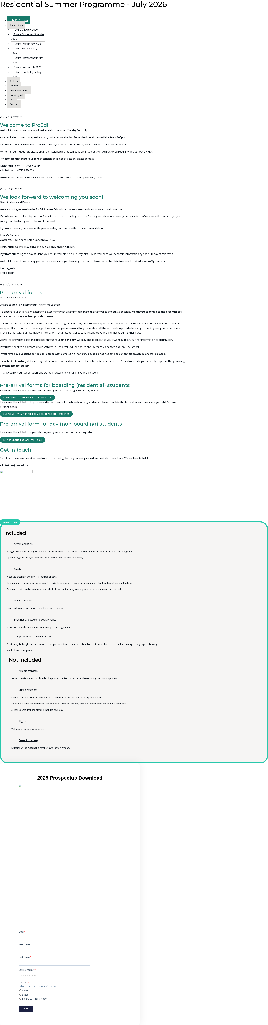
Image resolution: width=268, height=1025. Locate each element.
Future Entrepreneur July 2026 (27, 60)
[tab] (94, 544)
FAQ (12, 99)
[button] (27, 398)
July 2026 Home (19, 20)
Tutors (14, 81)
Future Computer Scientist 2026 (27, 37)
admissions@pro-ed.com (152, 261)
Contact (14, 104)
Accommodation (19, 90)
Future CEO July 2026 (25, 29)
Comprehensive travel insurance (33, 636)
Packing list (16, 95)
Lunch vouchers (28, 689)
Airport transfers (29, 671)
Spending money (28, 740)
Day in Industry (23, 600)
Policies (14, 85)
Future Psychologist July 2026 (26, 74)
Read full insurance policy (19, 650)
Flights (23, 721)
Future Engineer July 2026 (24, 51)
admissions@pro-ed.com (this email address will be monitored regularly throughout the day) (99, 151)
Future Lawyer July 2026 (27, 67)
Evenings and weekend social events (35, 619)
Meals (17, 569)
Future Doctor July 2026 (27, 43)
